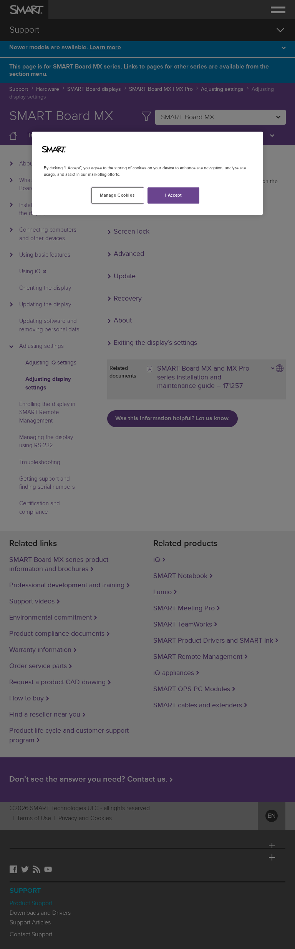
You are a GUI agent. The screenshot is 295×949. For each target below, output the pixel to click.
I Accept (173, 195)
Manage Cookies (117, 195)
